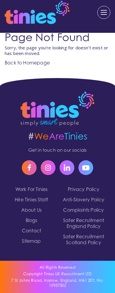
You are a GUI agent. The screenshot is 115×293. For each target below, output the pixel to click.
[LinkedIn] (67, 167)
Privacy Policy (83, 189)
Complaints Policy (83, 210)
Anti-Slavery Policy (83, 200)
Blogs (31, 220)
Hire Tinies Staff (31, 200)
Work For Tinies (31, 189)
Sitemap (31, 241)
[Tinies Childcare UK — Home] (57, 109)
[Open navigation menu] (103, 12)
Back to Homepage (27, 63)
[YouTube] (85, 167)
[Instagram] (48, 167)
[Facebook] (29, 167)
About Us (31, 210)
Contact (31, 231)
